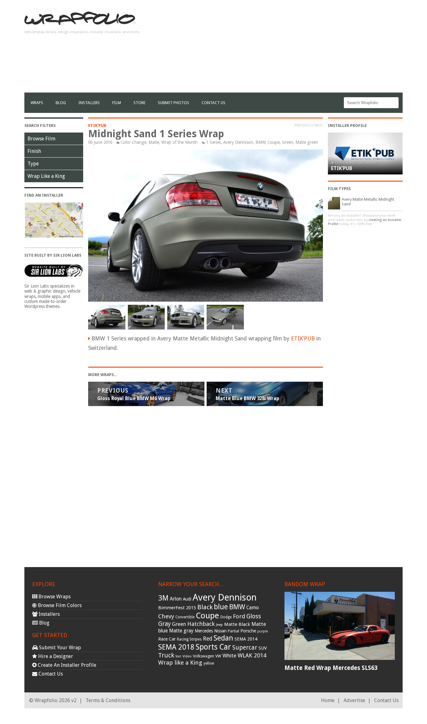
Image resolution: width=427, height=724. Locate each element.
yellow (208, 663)
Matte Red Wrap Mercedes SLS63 (330, 668)
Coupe (274, 142)
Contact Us (213, 102)
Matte (153, 142)
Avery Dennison (238, 142)
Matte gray (181, 631)
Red (207, 639)
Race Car (167, 638)
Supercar (244, 647)
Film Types (339, 188)
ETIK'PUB (97, 125)
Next (319, 125)
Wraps (37, 102)
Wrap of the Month (179, 142)
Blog (61, 102)
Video (187, 656)
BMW (260, 142)
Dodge (226, 617)
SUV (263, 648)
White (229, 655)
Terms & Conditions (108, 700)
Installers (89, 102)
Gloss (253, 616)
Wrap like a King (180, 662)
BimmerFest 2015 (177, 608)
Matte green (306, 142)
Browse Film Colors (59, 605)
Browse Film (41, 139)
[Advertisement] (289, 49)
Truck (166, 655)
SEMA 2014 (245, 638)
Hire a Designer (55, 656)
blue (221, 607)
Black (205, 607)
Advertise (354, 700)
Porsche (248, 630)
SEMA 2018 (176, 647)
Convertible (184, 617)
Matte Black (237, 624)
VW (218, 656)
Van (178, 656)
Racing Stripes (189, 639)
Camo (252, 608)
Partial (233, 631)
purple (262, 631)
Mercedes (204, 630)
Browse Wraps (54, 597)
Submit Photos (173, 102)
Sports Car (213, 646)
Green (287, 142)
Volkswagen (203, 656)
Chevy (166, 616)
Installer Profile (347, 125)
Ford (239, 616)
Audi (187, 598)
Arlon (176, 599)
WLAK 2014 (252, 655)
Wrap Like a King (46, 176)
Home (327, 700)
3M (163, 598)
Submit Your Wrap (59, 648)
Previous (302, 125)
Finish (34, 151)
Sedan (223, 638)
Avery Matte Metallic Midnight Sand (368, 201)
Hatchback (201, 624)
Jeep (219, 624)
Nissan (220, 630)
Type (33, 164)
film (116, 102)
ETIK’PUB (303, 338)
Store (139, 102)
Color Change (133, 142)
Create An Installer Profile (66, 665)
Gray (164, 623)
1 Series (213, 142)
